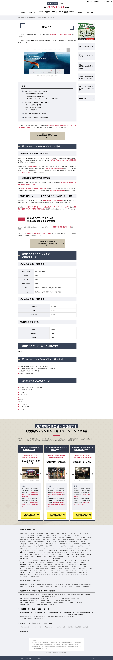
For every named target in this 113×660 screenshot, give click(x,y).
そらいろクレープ (73, 541)
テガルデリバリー (82, 568)
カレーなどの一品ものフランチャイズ (56, 616)
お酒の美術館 (83, 564)
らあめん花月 (23, 564)
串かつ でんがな (69, 570)
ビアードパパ (39, 572)
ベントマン (82, 541)
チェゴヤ (22, 535)
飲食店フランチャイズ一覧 (28, 12)
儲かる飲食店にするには (25, 604)
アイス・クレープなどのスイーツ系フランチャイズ (31, 618)
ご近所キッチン (55, 535)
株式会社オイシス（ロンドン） (27, 584)
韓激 (58, 533)
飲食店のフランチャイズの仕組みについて (29, 594)
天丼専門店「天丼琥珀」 (68, 539)
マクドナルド (31, 566)
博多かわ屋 (22, 566)
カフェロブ (34, 549)
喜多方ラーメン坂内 (24, 406)
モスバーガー (23, 552)
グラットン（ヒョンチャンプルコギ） (70, 535)
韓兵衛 (52, 533)
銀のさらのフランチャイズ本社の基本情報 (36, 117)
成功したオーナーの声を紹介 (85, 12)
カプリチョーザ (23, 394)
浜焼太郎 (42, 562)
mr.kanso (35, 574)
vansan (22, 554)
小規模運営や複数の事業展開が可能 (35, 96)
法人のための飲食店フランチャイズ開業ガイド (101, 1)
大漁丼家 (39, 556)
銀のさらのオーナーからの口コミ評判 (35, 113)
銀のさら (67, 568)
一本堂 (67, 556)
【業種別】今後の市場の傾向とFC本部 (66, 12)
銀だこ (48, 541)
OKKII (38, 537)
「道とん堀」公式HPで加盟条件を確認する (81, 515)
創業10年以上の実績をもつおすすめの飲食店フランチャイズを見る (47, 243)
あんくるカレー (86, 552)
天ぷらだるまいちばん (87, 551)
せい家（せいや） (24, 539)
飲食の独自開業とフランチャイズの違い (29, 600)
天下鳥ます (77, 574)
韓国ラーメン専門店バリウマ (26, 568)
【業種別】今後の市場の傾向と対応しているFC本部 (86, 77)
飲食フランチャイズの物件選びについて (29, 602)
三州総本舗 (22, 541)
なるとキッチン (69, 560)
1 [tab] (28, 482)
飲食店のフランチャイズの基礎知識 (47, 12)
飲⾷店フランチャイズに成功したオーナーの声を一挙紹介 (86, 88)
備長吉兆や (85, 574)
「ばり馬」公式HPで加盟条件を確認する (29, 515)
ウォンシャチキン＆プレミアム (27, 537)
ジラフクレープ (23, 404)
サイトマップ (92, 658)
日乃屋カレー (83, 556)
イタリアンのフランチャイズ (54, 612)
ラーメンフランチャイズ (39, 616)
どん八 (26, 556)
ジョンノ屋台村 (30, 535)
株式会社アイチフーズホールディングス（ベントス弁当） (50, 584)
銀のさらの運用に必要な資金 (33, 107)
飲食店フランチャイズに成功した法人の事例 (55, 627)
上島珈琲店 (22, 574)
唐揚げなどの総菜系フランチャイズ (85, 612)
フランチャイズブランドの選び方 (74, 602)
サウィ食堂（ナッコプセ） (43, 535)
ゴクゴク (34, 551)
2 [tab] (30, 482)
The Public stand (24, 576)
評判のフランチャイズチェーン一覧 (86, 55)
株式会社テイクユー (72, 545)
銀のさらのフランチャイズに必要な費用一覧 (37, 102)
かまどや (76, 562)
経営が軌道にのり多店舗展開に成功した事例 (78, 627)
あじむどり (60, 556)
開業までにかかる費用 (59, 602)
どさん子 (76, 537)
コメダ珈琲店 (86, 549)
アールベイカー (39, 543)
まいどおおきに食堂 (71, 572)
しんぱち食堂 (49, 545)
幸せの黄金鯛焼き (64, 551)
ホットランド (49, 586)
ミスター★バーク (83, 572)
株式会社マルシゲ (87, 586)
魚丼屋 (32, 556)
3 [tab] (33, 482)
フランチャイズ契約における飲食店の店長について (53, 594)
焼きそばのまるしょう (39, 541)
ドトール (78, 570)
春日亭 (61, 549)
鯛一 (30, 564)
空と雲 (21, 586)
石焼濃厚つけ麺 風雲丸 (46, 560)
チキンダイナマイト (83, 533)
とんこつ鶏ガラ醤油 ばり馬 (64, 566)
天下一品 (70, 574)
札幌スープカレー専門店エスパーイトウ (48, 549)
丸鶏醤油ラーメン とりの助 (79, 566)
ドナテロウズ (86, 570)
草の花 (32, 533)
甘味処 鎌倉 (51, 552)
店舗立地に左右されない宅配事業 (34, 94)
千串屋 (21, 399)
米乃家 (54, 541)
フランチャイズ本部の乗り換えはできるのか (44, 604)
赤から (78, 552)
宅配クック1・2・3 (32, 562)
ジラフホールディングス (31, 586)
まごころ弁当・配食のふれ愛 (82, 560)
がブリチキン (50, 562)
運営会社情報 (82, 98)
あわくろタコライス (80, 547)
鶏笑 (20, 402)
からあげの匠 (52, 556)
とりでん (31, 572)
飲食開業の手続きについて (47, 600)
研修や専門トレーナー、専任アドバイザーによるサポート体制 (42, 98)
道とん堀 (21, 392)
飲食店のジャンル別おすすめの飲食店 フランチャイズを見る (47, 135)
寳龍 (29, 574)
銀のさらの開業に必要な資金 (33, 105)
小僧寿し (63, 574)
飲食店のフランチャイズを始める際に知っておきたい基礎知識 (86, 66)
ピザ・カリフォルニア (60, 564)
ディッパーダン (59, 570)
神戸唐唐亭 (40, 545)
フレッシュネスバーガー (65, 543)
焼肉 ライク (61, 554)
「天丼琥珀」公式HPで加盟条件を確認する (55, 515)
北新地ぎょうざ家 (53, 551)
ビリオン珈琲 (55, 572)
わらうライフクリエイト (60, 586)
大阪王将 (39, 566)
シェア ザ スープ (75, 551)
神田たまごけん (38, 547)
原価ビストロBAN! (24, 549)
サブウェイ (83, 562)
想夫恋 (29, 541)
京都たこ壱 (52, 566)
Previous (20, 474)
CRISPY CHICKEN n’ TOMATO (49, 537)
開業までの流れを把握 (46, 602)
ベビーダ (89, 554)
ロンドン (21, 397)
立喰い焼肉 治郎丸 (35, 576)
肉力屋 (90, 568)
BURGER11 (77, 549)
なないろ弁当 (71, 552)
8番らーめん (29, 554)
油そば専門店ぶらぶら (86, 537)
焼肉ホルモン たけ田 (85, 545)
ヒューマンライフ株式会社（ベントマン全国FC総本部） (78, 584)
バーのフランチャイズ (40, 612)
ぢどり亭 (69, 562)
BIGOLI (56, 545)
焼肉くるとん (40, 533)
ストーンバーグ (43, 570)
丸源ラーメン (46, 539)
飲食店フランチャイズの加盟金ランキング (29, 598)
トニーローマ (23, 572)
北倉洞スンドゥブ (24, 533)
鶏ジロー (49, 574)
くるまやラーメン (56, 539)
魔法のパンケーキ (61, 552)
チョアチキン (73, 533)
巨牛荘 (42, 574)
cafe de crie (53, 554)
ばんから (33, 545)
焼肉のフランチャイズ (69, 612)
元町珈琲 (56, 574)
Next (40, 474)
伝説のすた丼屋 (23, 570)
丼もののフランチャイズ (25, 616)
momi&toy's (45, 554)
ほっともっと (35, 560)
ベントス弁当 (23, 543)
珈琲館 (45, 566)
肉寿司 (71, 547)
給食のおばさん (42, 551)
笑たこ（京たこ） (48, 564)
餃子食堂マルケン (86, 543)
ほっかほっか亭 (41, 552)
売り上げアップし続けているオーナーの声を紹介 (31, 627)
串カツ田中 (22, 562)
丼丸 (68, 554)
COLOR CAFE (69, 549)
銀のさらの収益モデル (32, 110)
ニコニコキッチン (60, 562)
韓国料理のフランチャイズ (26, 612)
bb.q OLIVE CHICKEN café (65, 537)
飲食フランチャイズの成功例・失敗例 (70, 598)
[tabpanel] (30, 474)
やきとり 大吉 (32, 552)
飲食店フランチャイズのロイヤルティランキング (79, 594)
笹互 (21, 556)
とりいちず (76, 543)
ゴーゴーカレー (37, 564)
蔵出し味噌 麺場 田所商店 (26, 547)
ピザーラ (47, 572)
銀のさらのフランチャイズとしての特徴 (36, 91)
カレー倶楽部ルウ (24, 545)
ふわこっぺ (74, 556)
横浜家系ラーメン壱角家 (56, 568)
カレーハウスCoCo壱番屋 (78, 554)
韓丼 (47, 533)
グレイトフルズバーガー (51, 543)
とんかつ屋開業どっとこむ (42, 568)
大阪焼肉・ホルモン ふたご (51, 547)
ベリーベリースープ (72, 564)
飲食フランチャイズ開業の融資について (65, 600)
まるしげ (86, 539)
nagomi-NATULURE (24, 551)
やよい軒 (21, 409)
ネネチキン (64, 533)
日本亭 (62, 572)
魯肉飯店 (63, 545)
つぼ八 (51, 570)
